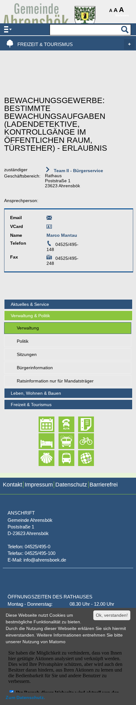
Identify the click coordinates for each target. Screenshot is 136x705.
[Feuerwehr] (61, 441)
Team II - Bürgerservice (78, 170)
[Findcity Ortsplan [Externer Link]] (80, 458)
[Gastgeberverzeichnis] (41, 441)
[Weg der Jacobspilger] (41, 458)
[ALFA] (61, 424)
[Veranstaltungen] (41, 424)
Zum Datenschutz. (25, 697)
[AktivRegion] (80, 441)
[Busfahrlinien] (61, 458)
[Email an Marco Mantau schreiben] (49, 218)
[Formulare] (80, 424)
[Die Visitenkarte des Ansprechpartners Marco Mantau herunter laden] (49, 227)
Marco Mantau (61, 235)
